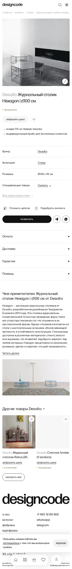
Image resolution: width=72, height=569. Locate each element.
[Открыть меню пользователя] (56, 559)
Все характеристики (16, 196)
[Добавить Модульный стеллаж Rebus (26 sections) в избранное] (31, 419)
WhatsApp (43, 520)
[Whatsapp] (66, 219)
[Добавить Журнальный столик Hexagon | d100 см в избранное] (34, 119)
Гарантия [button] (8, 261)
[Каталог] (25, 559)
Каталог (7, 520)
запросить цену (15, 119)
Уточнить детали (19, 208)
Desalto (42, 151)
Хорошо (61, 543)
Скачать (43, 185)
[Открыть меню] (67, 5)
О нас (6, 514)
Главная (7, 12)
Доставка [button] (9, 249)
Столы (29, 12)
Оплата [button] (7, 236)
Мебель (19, 12)
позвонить (26, 219)
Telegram (43, 525)
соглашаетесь (11, 543)
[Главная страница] (12, 5)
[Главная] (15, 559)
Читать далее (10, 353)
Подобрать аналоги (53, 208)
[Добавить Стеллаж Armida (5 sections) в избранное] (65, 419)
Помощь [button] (8, 274)
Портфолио (10, 530)
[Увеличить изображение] (65, 81)
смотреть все (14, 477)
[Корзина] (34, 559)
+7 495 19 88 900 (48, 514)
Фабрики (8, 525)
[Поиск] (60, 5)
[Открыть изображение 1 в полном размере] (36, 52)
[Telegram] (57, 219)
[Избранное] (43, 559)
